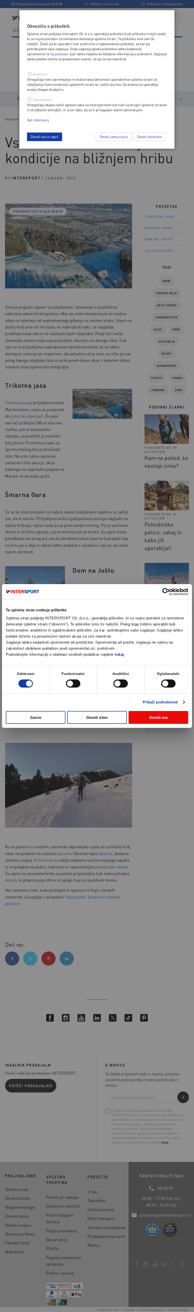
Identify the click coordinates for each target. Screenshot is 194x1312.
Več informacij (38, 120)
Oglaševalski (42, 99)
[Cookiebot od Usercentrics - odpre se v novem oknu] (166, 591)
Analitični (40, 74)
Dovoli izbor (97, 717)
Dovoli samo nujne (114, 136)
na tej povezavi (57, 53)
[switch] (73, 683)
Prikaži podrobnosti (160, 702)
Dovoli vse (158, 717)
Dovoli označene (149, 136)
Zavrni (35, 717)
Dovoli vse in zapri (44, 136)
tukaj (119, 654)
